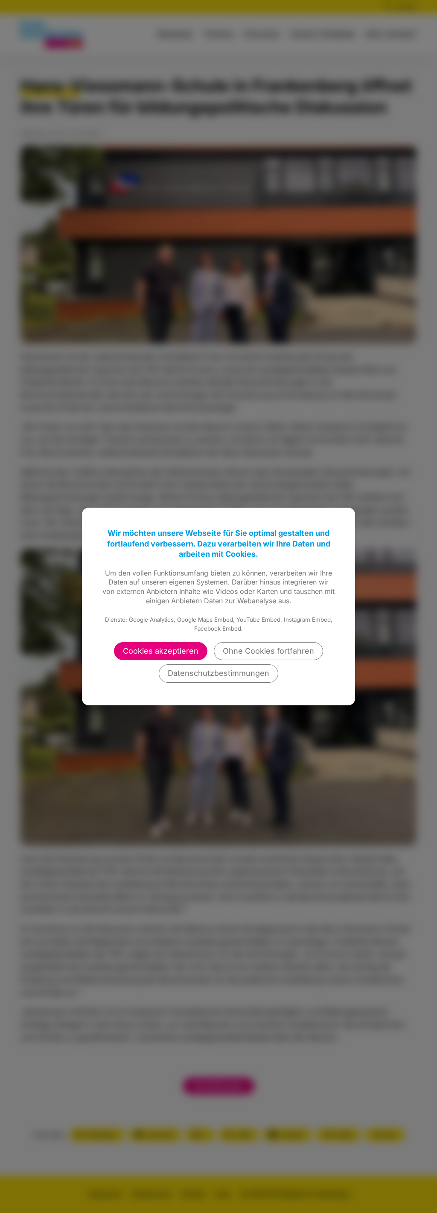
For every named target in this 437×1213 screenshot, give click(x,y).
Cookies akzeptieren (160, 650)
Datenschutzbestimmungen (218, 673)
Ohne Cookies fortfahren (268, 650)
